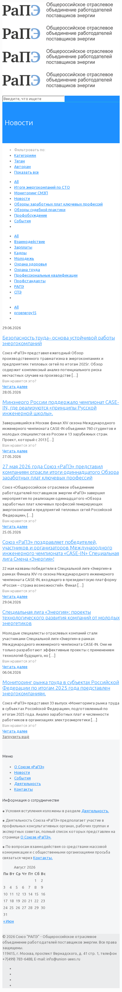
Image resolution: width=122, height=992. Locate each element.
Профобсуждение (30, 215)
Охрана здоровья (30, 264)
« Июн (8, 921)
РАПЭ (19, 286)
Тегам (19, 161)
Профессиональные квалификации (46, 275)
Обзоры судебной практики (39, 210)
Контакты (23, 789)
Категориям (25, 155)
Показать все (26, 172)
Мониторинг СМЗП (31, 193)
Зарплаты (23, 247)
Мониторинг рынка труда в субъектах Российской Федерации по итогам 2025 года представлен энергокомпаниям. (60, 687)
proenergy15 (25, 313)
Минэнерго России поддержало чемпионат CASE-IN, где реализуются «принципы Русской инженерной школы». (60, 407)
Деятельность (27, 783)
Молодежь (24, 258)
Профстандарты (30, 281)
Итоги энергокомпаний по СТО (42, 187)
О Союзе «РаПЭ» (29, 767)
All (16, 182)
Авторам (22, 166)
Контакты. (43, 858)
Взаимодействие (29, 241)
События (22, 221)
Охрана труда (27, 269)
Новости (22, 198)
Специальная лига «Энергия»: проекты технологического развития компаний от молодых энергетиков (61, 617)
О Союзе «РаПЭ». (35, 837)
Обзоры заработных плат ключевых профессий (58, 204)
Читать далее (15, 386)
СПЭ (18, 292)
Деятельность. (95, 811)
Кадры (20, 253)
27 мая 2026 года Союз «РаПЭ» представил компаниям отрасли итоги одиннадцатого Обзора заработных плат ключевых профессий (60, 472)
